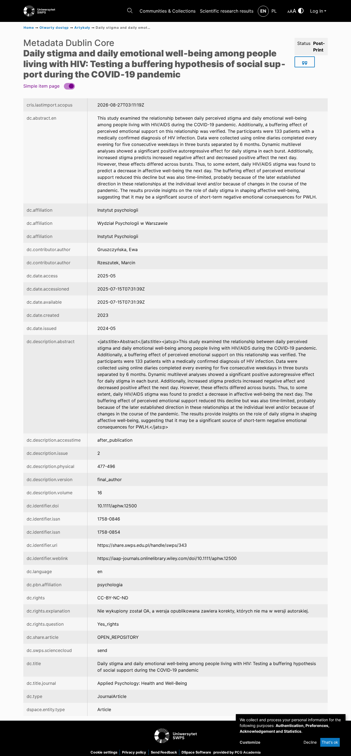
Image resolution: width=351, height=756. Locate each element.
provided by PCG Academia (237, 752)
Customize (250, 742)
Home (29, 27)
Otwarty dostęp (54, 27)
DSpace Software (196, 752)
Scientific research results (226, 11)
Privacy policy (134, 752)
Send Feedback (164, 752)
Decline (310, 742)
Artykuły (82, 27)
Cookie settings (103, 752)
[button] (49, 86)
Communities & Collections (168, 11)
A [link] (288, 12)
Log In (316, 11)
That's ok (330, 742)
